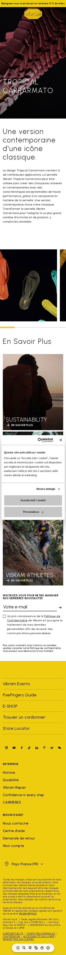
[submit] (60, 607)
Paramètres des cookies (18, 939)
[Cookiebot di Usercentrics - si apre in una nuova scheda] (39, 440)
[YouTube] (14, 747)
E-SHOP (10, 706)
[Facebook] (21, 747)
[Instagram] (6, 747)
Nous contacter (16, 823)
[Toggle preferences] (48, 948)
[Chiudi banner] (60, 440)
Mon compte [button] (13, 846)
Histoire (9, 772)
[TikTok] (29, 747)
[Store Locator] (30, 948)
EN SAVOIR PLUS (28, 913)
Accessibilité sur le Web (38, 936)
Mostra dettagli (45, 488)
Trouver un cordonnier (24, 717)
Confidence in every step (23, 795)
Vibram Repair (14, 787)
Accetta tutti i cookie (33, 500)
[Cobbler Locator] (36, 948)
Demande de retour (19, 838)
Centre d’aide (14, 831)
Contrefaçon (11, 936)
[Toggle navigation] (18, 948)
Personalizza (31, 511)
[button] (23, 864)
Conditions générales (41, 933)
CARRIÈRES (12, 802)
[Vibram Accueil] (33, 14)
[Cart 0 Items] (42, 948)
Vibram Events (16, 683)
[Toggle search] (24, 948)
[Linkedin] (36, 747)
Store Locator (16, 728)
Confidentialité (13, 933)
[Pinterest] (44, 747)
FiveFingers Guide (20, 694)
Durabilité (11, 780)
